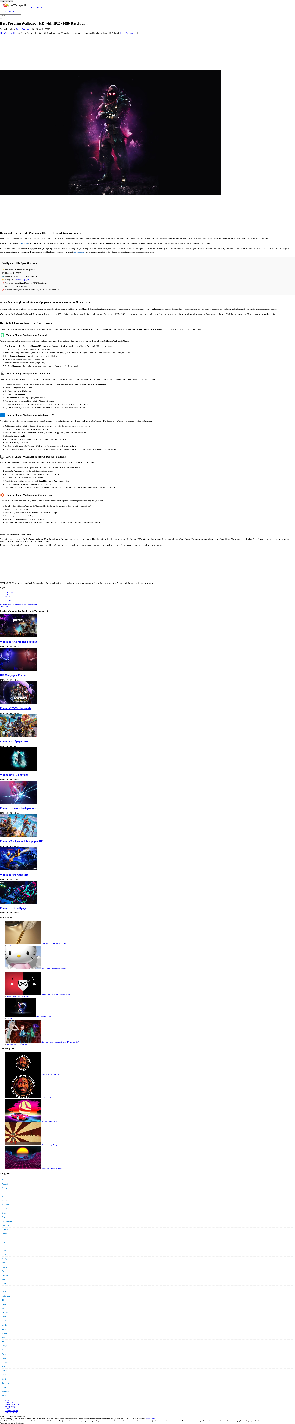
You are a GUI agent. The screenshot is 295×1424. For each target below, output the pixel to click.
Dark (3, 1246)
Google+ (23, 604)
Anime (4, 1192)
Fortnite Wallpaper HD (14, 741)
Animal (4, 1188)
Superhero (5, 1383)
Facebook (8, 604)
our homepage (79, 252)
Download (4, 606)
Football (10, 1018)
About (7, 1400)
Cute (3, 1242)
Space (4, 1375)
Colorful (5, 1230)
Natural (4, 1333)
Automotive (6, 1205)
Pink (3, 1350)
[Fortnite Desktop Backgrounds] (18, 803)
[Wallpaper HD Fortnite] (18, 770)
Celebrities (5, 1225)
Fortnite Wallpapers (23, 29)
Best (6, 594)
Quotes (4, 1362)
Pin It (35, 604)
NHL (4, 1342)
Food (4, 1271)
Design (4, 1250)
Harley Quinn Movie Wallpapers (18, 996)
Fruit (3, 1279)
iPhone (9, 945)
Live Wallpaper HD (36, 8)
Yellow (4, 1395)
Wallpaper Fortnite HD (14, 874)
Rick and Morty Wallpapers (17, 1044)
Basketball (5, 1209)
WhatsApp (16, 604)
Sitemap (7, 1409)
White (4, 1387)
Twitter (2, 604)
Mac (8, 971)
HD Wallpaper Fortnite (14, 675)
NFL (3, 1337)
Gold (3, 1288)
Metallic (5, 1312)
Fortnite (7, 596)
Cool (3, 1238)
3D (3, 1180)
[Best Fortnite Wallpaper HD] (147, 132)
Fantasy (4, 1259)
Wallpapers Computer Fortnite (18, 641)
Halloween (6, 1296)
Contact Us (9, 1402)
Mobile (4, 1317)
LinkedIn (30, 604)
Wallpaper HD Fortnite (14, 774)
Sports (4, 1379)
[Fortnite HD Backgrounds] (18, 703)
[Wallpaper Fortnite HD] (18, 870)
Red (3, 1366)
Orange (4, 1346)
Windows (5, 1391)
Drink (4, 1254)
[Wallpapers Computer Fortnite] (18, 637)
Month (4, 1321)
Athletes (5, 1200)
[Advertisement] (69, 52)
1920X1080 (9, 592)
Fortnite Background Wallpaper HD (21, 841)
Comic (4, 1234)
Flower (4, 1267)
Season (4, 1371)
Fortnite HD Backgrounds (15, 708)
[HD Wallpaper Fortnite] (18, 670)
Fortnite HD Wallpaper (14, 908)
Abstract (5, 1184)
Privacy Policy (10, 1407)
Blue (3, 1217)
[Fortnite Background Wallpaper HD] (18, 836)
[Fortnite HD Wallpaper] (18, 903)
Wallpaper (8, 600)
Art (3, 1196)
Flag (3, 1263)
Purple (4, 1358)
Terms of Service (11, 1413)
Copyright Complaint (12, 1404)
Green (4, 1292)
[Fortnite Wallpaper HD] (18, 737)
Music (4, 1329)
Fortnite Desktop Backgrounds (18, 808)
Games (4, 1283)
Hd (6, 598)
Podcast (4, 1354)
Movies (4, 1325)
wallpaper (24, 243)
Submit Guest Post (11, 11)
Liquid (4, 1304)
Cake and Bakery (8, 1221)
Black (4, 1213)
